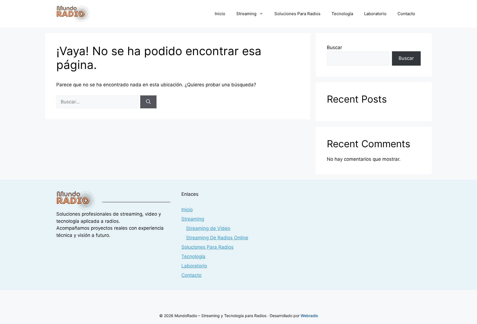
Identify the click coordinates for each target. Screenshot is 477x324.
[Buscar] (148, 102)
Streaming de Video (208, 228)
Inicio (220, 13)
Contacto (406, 13)
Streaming (246, 13)
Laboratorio (375, 13)
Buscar (334, 47)
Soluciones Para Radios (297, 13)
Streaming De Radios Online (217, 237)
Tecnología (342, 13)
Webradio (309, 315)
